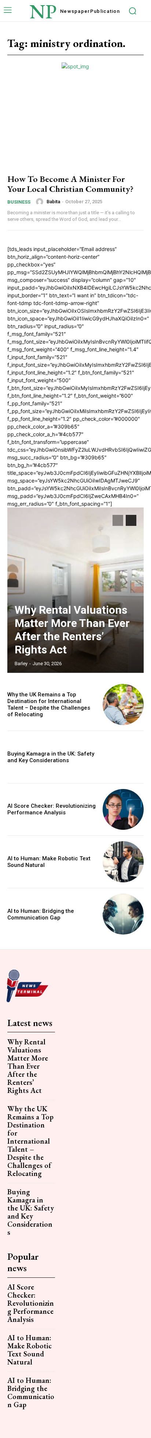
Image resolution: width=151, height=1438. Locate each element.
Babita (53, 201)
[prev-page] (118, 520)
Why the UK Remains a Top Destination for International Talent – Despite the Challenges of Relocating (48, 704)
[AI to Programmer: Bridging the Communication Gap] (123, 914)
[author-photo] (40, 201)
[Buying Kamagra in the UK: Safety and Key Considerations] (123, 757)
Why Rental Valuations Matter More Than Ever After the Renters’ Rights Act (72, 629)
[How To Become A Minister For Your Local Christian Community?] (75, 126)
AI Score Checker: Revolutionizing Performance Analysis (51, 809)
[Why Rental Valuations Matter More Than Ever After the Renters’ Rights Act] (75, 590)
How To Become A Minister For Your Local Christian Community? (70, 183)
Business (18, 202)
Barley (21, 663)
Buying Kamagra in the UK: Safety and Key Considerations (50, 757)
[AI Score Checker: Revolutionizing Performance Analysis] (123, 809)
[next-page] (131, 520)
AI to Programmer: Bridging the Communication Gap (40, 914)
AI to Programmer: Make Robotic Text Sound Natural (29, 1350)
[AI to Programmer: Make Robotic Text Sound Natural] (123, 861)
